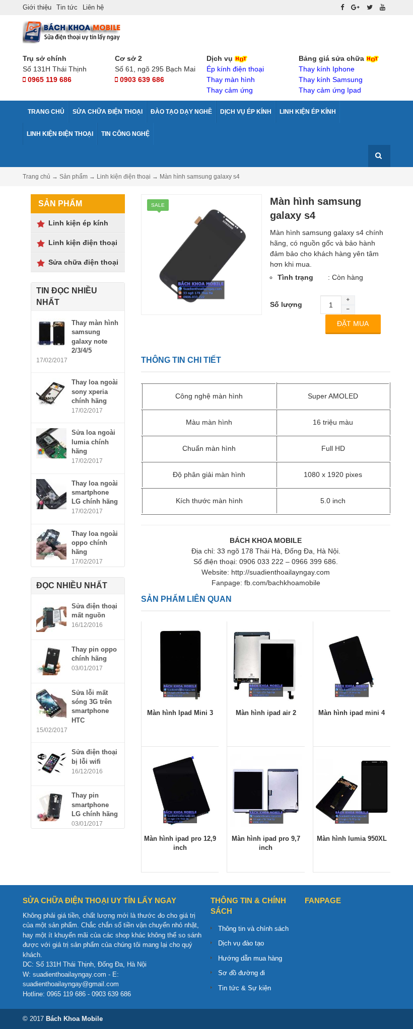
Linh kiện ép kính (308, 111)
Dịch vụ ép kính (245, 111)
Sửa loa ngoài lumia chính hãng (93, 441)
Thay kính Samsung (331, 79)
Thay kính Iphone (327, 69)
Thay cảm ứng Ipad (330, 90)
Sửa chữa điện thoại (108, 111)
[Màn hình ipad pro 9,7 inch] (265, 790)
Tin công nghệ (125, 133)
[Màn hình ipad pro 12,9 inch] (180, 790)
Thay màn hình (230, 79)
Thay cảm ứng (229, 90)
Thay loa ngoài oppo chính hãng (95, 543)
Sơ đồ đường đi (241, 973)
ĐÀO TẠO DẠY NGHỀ (181, 111)
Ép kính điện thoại (235, 69)
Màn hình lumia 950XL (352, 838)
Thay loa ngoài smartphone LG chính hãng (95, 492)
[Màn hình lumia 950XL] (351, 790)
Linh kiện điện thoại (60, 133)
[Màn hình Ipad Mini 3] (180, 664)
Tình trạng (295, 277)
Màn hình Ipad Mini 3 (180, 713)
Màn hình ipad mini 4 (351, 713)
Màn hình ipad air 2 (266, 713)
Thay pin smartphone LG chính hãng (95, 804)
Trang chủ (45, 111)
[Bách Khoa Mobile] (73, 31)
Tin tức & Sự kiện (244, 988)
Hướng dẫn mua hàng (250, 958)
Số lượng (286, 304)
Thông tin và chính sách (253, 928)
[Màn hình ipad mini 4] (351, 664)
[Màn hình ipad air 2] (265, 664)
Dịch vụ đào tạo (241, 943)
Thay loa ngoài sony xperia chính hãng (95, 391)
